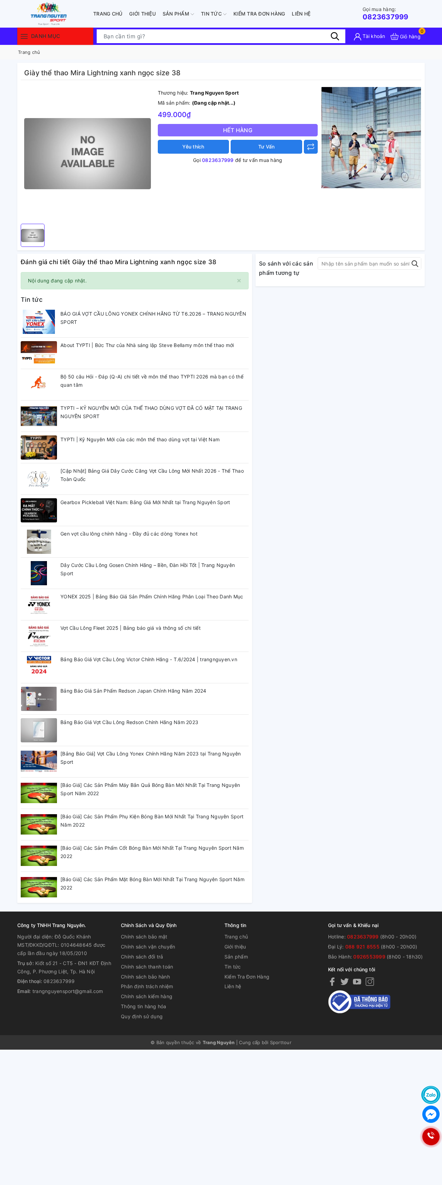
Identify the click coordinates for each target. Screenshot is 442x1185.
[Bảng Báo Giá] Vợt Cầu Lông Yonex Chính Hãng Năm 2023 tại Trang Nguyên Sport (150, 758)
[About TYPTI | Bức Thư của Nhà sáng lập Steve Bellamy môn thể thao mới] (39, 353)
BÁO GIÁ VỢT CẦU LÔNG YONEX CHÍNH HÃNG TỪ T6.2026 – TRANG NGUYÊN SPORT (153, 318)
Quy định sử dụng (142, 1016)
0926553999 (369, 957)
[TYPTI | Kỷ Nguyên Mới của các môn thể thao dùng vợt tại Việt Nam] (39, 447)
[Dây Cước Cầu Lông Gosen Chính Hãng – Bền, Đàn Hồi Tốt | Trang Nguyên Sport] (39, 573)
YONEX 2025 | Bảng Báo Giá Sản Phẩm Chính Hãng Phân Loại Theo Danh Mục (151, 596)
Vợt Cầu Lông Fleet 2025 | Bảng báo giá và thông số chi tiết (130, 628)
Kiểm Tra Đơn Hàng (259, 14)
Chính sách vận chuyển (148, 947)
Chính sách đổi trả (142, 957)
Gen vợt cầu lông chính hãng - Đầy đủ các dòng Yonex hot (129, 534)
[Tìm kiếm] (335, 36)
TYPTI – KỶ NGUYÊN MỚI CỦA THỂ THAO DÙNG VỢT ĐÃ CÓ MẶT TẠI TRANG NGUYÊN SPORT (151, 412)
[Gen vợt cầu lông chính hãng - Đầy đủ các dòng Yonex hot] (39, 542)
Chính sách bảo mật (144, 937)
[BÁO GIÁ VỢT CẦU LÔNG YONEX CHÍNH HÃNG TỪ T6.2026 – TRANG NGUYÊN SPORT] (39, 322)
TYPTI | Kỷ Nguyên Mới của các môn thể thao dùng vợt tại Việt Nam (140, 439)
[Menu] (24, 36)
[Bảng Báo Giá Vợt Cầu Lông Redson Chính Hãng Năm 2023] (39, 730)
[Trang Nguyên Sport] (371, 137)
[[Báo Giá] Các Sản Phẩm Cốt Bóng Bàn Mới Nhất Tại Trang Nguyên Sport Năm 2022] (39, 856)
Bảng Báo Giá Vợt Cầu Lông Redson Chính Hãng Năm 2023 (129, 722)
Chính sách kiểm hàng (146, 996)
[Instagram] (370, 981)
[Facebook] (332, 981)
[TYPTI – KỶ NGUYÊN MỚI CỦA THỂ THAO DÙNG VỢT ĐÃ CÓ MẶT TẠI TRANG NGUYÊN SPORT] (39, 416)
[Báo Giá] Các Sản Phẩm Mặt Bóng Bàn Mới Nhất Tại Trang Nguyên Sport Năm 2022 (152, 883)
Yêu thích (193, 147)
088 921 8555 (362, 947)
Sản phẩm (177, 14)
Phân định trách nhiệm (147, 986)
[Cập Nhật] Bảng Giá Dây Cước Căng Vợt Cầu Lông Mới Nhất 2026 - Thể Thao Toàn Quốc (152, 475)
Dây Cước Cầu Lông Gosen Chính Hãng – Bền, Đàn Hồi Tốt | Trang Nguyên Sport (147, 569)
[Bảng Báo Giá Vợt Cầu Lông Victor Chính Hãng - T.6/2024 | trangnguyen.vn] (39, 667)
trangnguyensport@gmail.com (67, 991)
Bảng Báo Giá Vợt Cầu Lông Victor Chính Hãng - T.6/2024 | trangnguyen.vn (148, 659)
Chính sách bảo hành (145, 977)
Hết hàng (237, 130)
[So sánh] (311, 147)
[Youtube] (357, 981)
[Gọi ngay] (431, 1136)
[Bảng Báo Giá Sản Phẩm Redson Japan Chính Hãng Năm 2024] (39, 699)
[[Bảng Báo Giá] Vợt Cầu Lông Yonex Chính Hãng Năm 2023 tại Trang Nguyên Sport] (39, 762)
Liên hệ (301, 14)
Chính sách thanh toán (147, 967)
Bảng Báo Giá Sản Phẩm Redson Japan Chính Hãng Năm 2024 (133, 691)
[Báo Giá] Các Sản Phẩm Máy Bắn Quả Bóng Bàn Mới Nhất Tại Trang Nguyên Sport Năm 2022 (150, 789)
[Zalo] (430, 1095)
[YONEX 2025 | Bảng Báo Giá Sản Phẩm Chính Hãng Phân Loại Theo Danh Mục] (39, 604)
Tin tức (212, 14)
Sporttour (280, 1042)
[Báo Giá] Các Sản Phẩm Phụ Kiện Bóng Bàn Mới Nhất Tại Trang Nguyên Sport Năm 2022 (151, 820)
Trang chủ (107, 14)
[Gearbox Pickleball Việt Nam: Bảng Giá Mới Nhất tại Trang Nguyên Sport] (39, 510)
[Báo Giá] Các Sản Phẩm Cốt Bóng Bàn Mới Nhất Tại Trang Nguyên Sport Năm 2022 (152, 852)
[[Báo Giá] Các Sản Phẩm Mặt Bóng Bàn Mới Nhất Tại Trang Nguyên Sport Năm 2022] (39, 887)
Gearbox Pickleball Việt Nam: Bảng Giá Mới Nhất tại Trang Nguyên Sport (145, 502)
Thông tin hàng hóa (143, 1006)
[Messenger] (430, 1114)
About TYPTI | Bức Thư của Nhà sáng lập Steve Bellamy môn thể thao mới (147, 345)
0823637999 (386, 13)
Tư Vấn (266, 147)
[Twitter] (344, 981)
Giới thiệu (142, 14)
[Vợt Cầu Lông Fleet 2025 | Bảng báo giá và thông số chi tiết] (39, 636)
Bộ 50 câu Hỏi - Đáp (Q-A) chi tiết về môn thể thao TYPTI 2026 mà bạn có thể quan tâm (151, 381)
